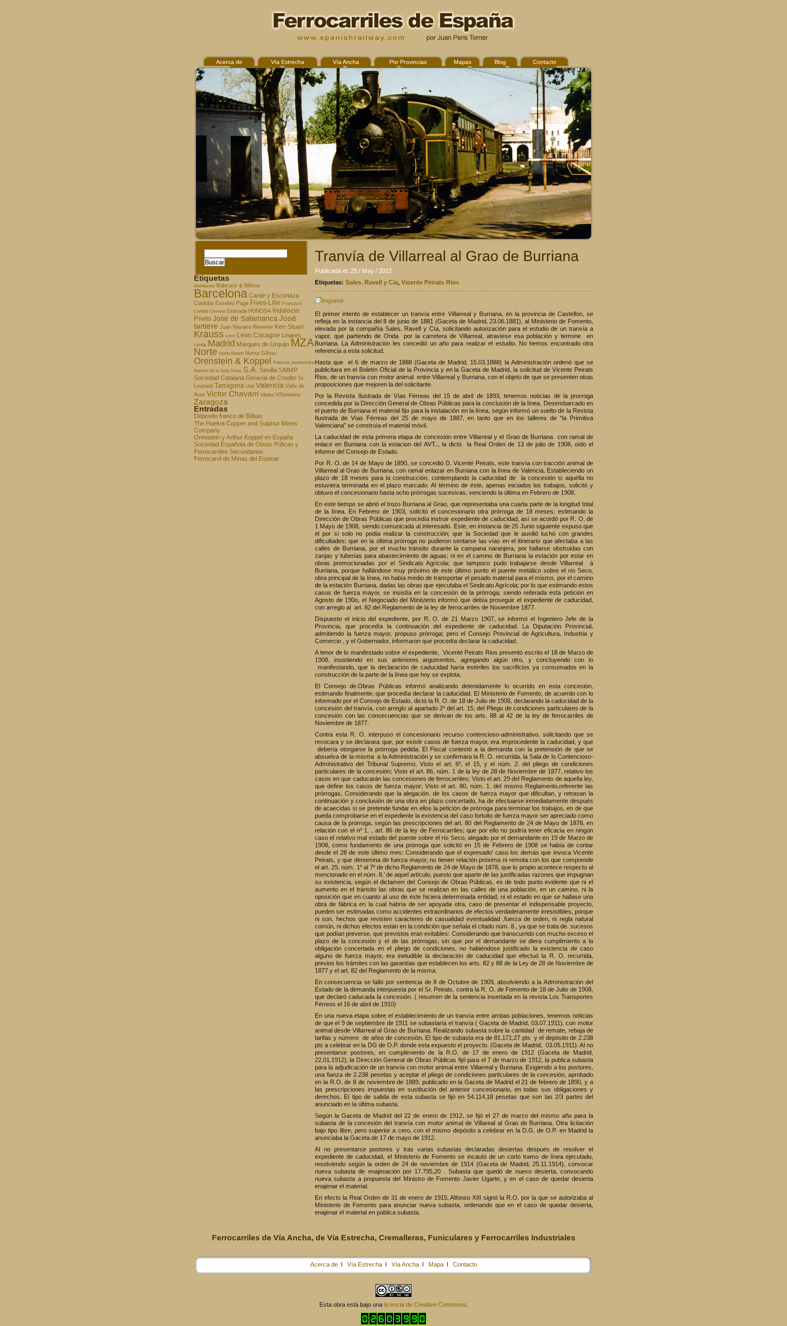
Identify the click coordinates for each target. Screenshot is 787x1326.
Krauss (209, 334)
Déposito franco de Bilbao (228, 415)
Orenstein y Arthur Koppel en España (243, 437)
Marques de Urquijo (263, 344)
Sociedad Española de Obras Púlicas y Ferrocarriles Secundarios (246, 448)
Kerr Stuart (289, 326)
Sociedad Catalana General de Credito (245, 378)
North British (231, 353)
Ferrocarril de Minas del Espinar (236, 458)
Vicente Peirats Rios (430, 282)
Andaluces (204, 285)
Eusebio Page (231, 303)
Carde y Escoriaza (274, 295)
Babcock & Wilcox (238, 286)
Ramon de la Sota (211, 370)
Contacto (544, 62)
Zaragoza (211, 402)
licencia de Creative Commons (425, 1304)
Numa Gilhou (260, 353)
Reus (236, 370)
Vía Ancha (346, 62)
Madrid (221, 343)
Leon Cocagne (258, 335)
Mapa (436, 1264)
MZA (302, 343)
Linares (291, 335)
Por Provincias (408, 62)
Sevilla (268, 370)
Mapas (462, 62)
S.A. (250, 369)
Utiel (250, 386)
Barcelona (220, 293)
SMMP (288, 370)
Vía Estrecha (287, 62)
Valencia (270, 385)
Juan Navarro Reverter (246, 327)
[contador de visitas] (393, 1322)
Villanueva (287, 395)
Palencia (281, 362)
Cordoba (204, 303)
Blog (500, 62)
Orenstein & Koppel (232, 361)
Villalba (267, 394)
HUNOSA (259, 311)
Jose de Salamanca (245, 318)
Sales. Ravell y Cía (372, 282)
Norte (205, 351)
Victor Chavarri (233, 393)
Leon (230, 335)
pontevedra (302, 362)
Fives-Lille (265, 302)
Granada (237, 311)
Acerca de (229, 62)
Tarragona (229, 385)
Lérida (200, 344)
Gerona (217, 311)
